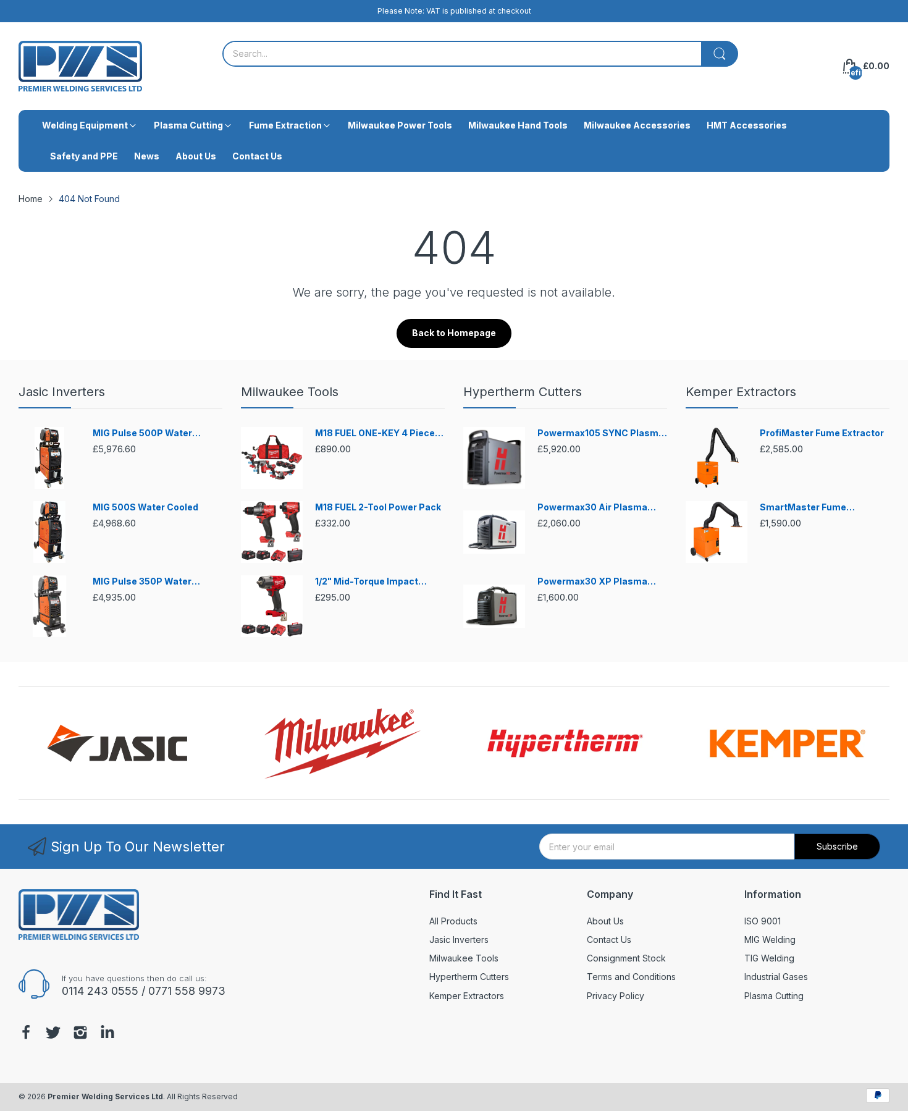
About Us (605, 921)
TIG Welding (769, 958)
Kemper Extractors (741, 391)
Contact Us (609, 939)
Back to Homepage (454, 332)
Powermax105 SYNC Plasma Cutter (600, 433)
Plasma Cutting (774, 996)
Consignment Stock (626, 958)
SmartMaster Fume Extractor (803, 507)
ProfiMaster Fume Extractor (822, 433)
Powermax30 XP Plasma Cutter (592, 582)
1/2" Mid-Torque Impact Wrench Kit (366, 582)
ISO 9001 (762, 921)
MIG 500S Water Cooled (145, 507)
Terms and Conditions (631, 976)
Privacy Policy (615, 996)
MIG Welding (770, 939)
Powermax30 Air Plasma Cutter (592, 507)
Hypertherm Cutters (522, 391)
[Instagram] (80, 1033)
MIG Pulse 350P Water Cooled (142, 582)
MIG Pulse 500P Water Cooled (142, 433)
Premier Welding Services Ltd (105, 1096)
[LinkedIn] (107, 1033)
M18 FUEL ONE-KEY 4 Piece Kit (375, 433)
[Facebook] (26, 1033)
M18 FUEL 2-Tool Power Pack (378, 507)
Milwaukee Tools (289, 391)
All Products (453, 921)
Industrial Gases (776, 976)
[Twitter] (53, 1033)
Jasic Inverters (62, 391)
